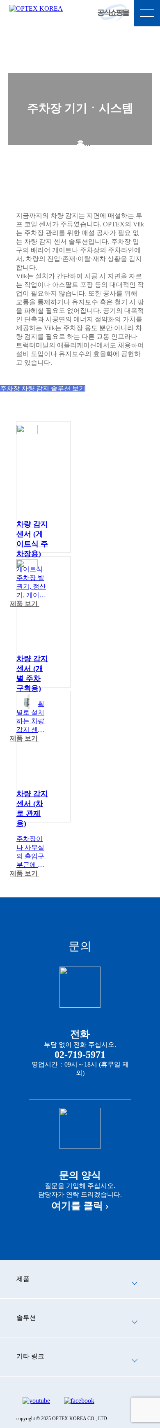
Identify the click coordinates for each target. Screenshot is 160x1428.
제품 (80, 161)
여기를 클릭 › (80, 1205)
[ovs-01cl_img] (27, 566)
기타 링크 (30, 1356)
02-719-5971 (80, 1054)
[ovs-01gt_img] (27, 431)
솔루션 (26, 1317)
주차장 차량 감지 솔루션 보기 (42, 388)
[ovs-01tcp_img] (27, 705)
